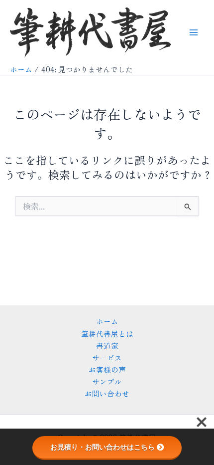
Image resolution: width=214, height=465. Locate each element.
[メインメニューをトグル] (193, 32)
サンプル (107, 381)
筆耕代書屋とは (107, 333)
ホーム (107, 321)
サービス (107, 357)
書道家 (107, 345)
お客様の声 (107, 369)
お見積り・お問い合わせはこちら (102, 447)
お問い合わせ (107, 393)
